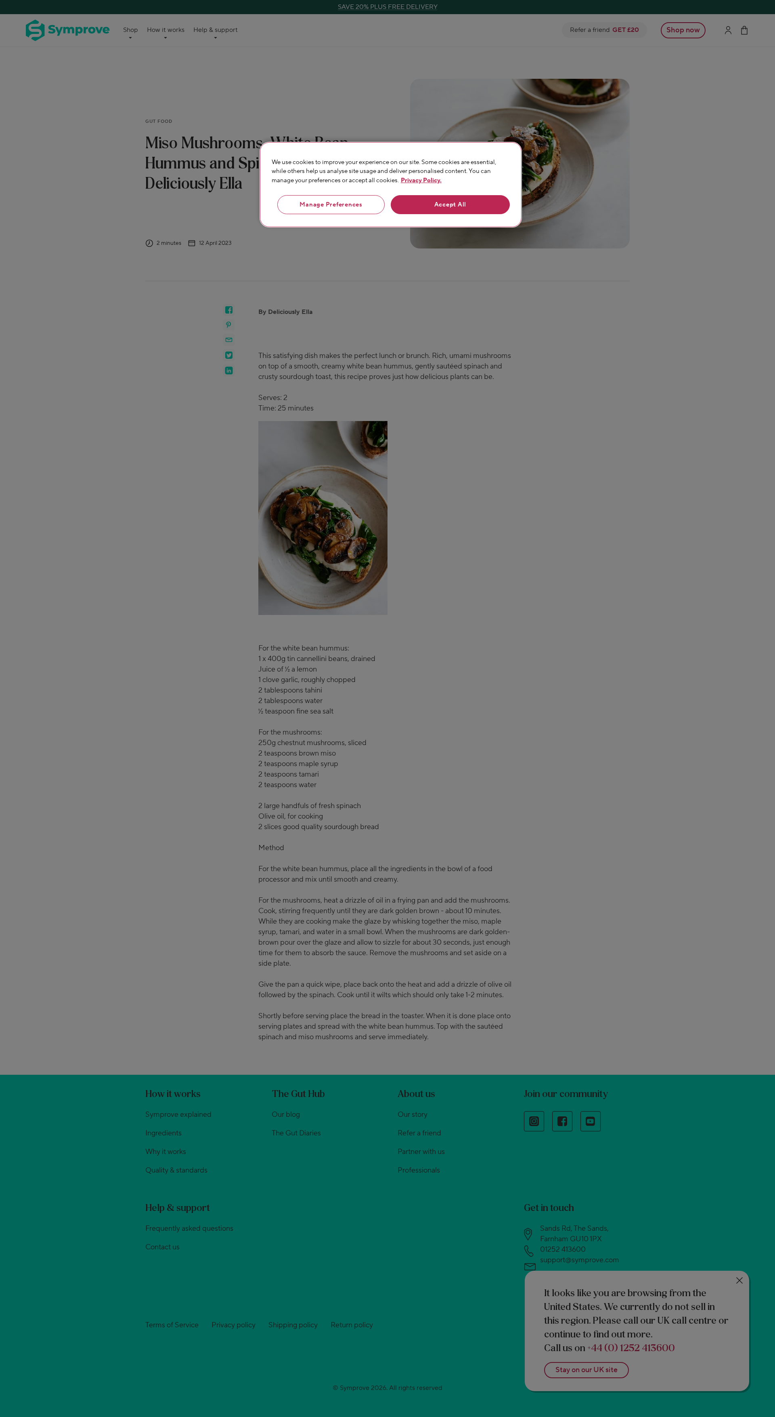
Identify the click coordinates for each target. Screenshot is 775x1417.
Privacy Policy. (421, 180)
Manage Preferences (331, 204)
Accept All (450, 204)
